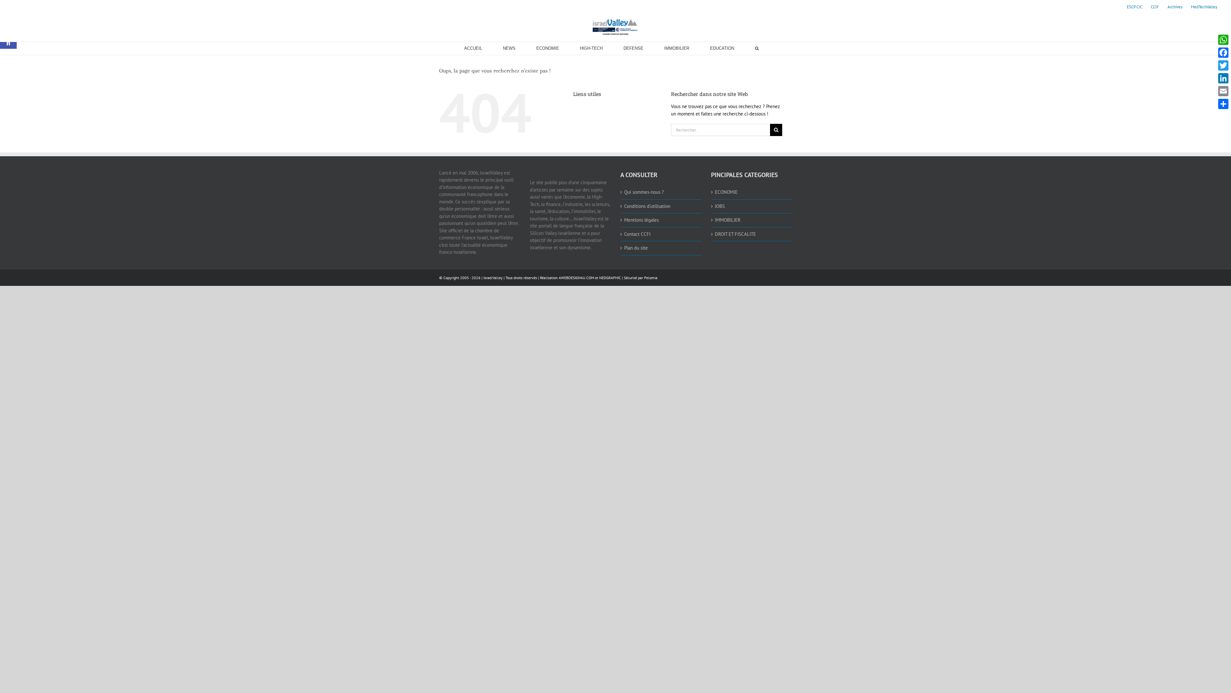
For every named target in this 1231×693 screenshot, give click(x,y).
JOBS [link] (720, 206)
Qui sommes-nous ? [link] (644, 192)
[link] (1134, 7)
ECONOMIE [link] (726, 192)
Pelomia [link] (650, 277)
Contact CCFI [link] (637, 234)
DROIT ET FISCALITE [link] (735, 234)
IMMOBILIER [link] (728, 220)
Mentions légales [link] (641, 220)
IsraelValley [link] (493, 277)
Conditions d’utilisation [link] (647, 206)
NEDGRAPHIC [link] (609, 277)
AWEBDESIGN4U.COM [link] (576, 277)
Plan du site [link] (636, 248)
